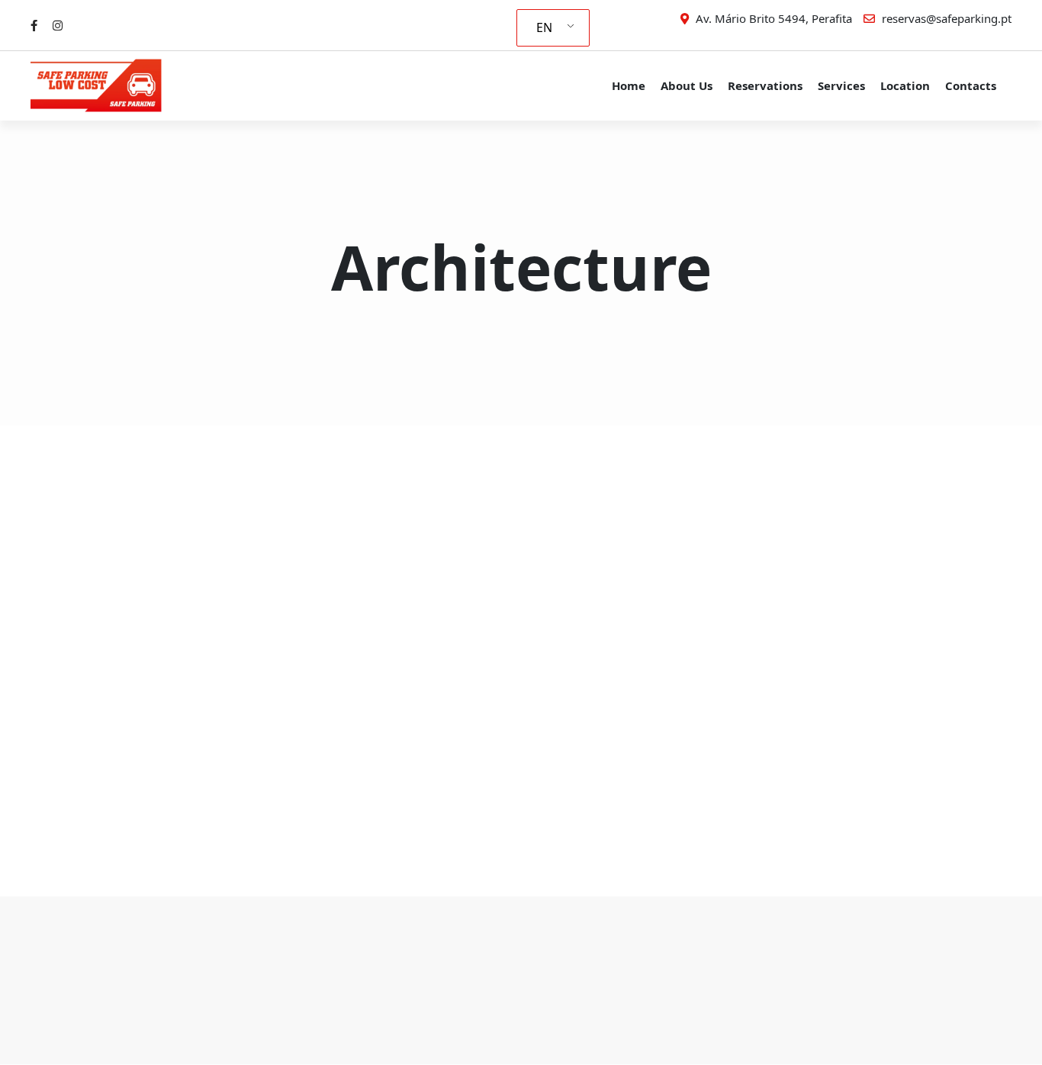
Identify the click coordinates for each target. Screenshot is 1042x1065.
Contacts (970, 85)
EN (544, 27)
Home (628, 85)
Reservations (765, 85)
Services (841, 85)
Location (905, 85)
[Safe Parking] (107, 85)
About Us (686, 85)
